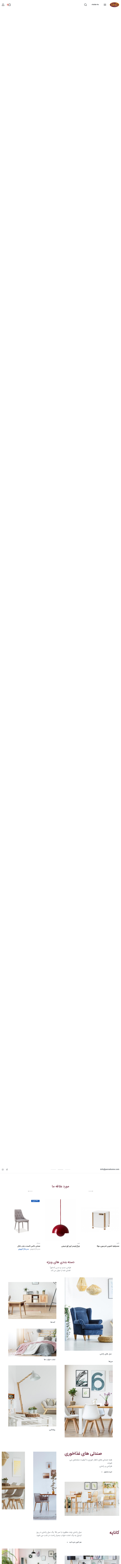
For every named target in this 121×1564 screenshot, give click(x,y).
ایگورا (78, 1243)
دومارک (117, 1243)
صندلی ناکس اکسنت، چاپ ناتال (107, 1246)
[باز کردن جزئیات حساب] (3, 4)
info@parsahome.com (109, 1169)
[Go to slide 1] (60, 1170)
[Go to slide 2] (53, 1170)
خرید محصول (60, 1156)
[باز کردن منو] (105, 5)
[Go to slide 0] (67, 1170)
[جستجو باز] (85, 4)
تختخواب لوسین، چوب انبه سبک (68, 1246)
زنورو (39, 1243)
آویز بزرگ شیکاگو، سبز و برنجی (29, 1246)
